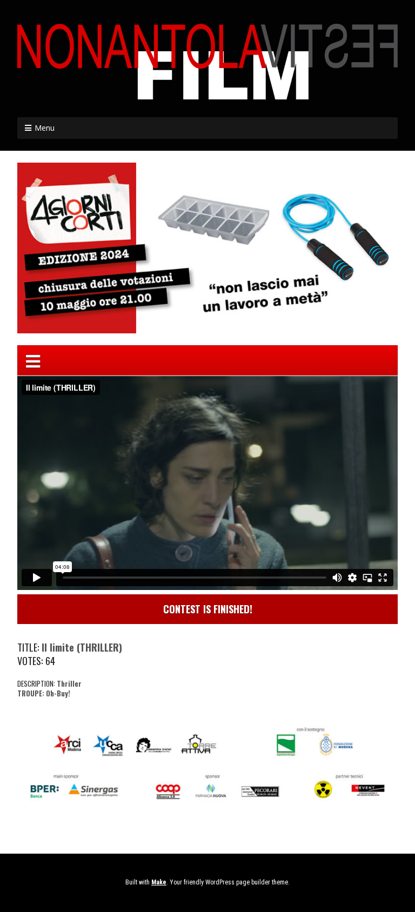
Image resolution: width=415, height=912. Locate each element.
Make (158, 882)
